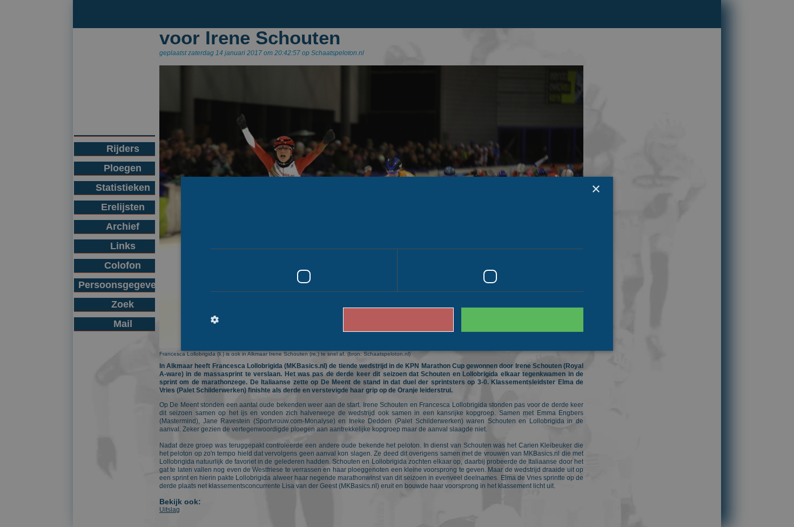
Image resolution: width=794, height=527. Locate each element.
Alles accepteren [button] (527, 319)
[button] (255, 319)
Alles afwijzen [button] (414, 319)
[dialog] (397, 263)
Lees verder (537, 234)
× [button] (595, 189)
